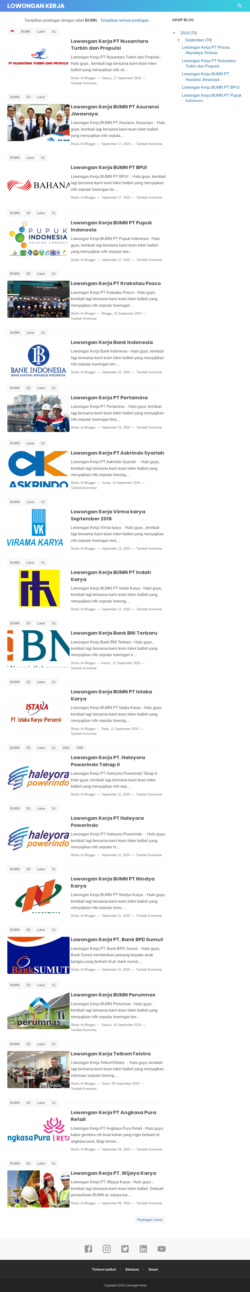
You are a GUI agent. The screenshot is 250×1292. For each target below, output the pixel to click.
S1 (54, 31)
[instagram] (107, 1252)
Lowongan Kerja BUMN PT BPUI (109, 167)
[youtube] (162, 1252)
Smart (153, 1269)
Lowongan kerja (35, 6)
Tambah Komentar (84, 83)
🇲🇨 (12, 31)
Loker (41, 31)
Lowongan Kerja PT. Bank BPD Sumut (117, 939)
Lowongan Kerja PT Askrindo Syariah (117, 453)
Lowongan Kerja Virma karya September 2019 (108, 515)
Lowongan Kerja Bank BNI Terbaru (114, 633)
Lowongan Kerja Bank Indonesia (112, 342)
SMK (79, 748)
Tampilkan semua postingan (124, 20)
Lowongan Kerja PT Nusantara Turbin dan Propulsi (109, 45)
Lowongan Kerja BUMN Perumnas (113, 994)
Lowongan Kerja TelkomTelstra (111, 1053)
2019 (185, 33)
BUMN (25, 31)
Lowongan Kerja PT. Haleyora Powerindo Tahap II (108, 761)
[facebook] (88, 1252)
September (195, 40)
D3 (28, 97)
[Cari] (240, 7)
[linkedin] (143, 1252)
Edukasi (132, 1269)
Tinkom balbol (104, 1269)
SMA (66, 748)
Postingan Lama (149, 1220)
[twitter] (125, 1252)
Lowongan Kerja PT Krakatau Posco (116, 283)
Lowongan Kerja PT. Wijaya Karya (113, 1173)
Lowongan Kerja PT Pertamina (109, 397)
